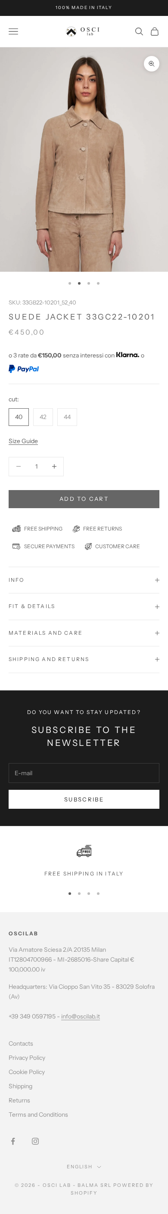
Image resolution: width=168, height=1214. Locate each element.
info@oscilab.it (80, 1016)
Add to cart (84, 498)
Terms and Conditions (38, 1114)
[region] (84, 861)
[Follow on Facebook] (13, 1141)
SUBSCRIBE (84, 799)
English (80, 1167)
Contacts (21, 1043)
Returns (19, 1100)
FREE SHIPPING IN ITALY (84, 873)
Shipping (20, 1086)
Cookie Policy (27, 1072)
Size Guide (23, 441)
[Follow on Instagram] (35, 1141)
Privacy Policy (27, 1058)
